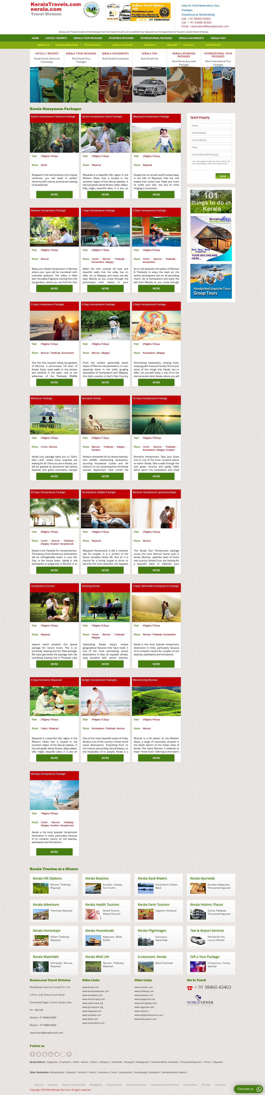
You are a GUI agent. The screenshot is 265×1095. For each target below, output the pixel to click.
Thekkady (65, 884)
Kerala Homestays (46, 930)
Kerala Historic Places (206, 904)
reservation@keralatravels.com (46, 1032)
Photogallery (96, 1084)
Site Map (206, 1084)
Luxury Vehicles (216, 940)
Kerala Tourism (122, 45)
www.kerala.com (90, 987)
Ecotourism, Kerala (152, 956)
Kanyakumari (125, 1072)
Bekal (158, 887)
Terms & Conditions (136, 1084)
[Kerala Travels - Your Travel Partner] (56, 9)
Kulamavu (103, 1072)
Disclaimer (220, 1084)
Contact (188, 45)
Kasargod (129, 1061)
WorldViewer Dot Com (58, 1089)
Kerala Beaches (97, 878)
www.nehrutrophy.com (93, 999)
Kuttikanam (154, 1072)
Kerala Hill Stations (47, 878)
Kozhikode (117, 1061)
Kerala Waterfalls (46, 956)
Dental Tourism (111, 910)
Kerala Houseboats (191, 38)
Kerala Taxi (218, 38)
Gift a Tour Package (204, 956)
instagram (63, 1054)
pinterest (69, 1054)
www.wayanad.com (91, 1011)
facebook (32, 1054)
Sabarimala (161, 940)
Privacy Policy (190, 1084)
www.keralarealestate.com (95, 991)
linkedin (50, 1054)
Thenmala (55, 910)
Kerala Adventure (46, 904)
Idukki (76, 1061)
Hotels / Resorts (56, 38)
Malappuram (142, 1061)
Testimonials (92, 45)
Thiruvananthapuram (219, 887)
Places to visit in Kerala (73, 1084)
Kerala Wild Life (97, 956)
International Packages (156, 38)
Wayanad (55, 887)
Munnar (54, 884)
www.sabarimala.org (92, 1003)
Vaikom (182, 1072)
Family (226, 963)
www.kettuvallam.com (145, 1019)
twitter (56, 1054)
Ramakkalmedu (170, 1072)
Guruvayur (161, 936)
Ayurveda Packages (121, 38)
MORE (54, 194)
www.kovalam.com (143, 995)
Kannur (84, 1061)
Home (35, 38)
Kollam (173, 884)
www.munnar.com (143, 987)
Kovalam (108, 884)
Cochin (211, 910)
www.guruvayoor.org (92, 1007)
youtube (38, 1054)
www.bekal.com (90, 1019)
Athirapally (56, 963)
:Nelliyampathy (56, 1072)
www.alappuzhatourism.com (148, 1015)
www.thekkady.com (144, 991)
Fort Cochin (109, 887)
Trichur (207, 1061)
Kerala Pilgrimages (152, 930)
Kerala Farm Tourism (153, 904)
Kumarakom (162, 884)
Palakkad (221, 910)
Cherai (113, 1072)
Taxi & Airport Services (207, 930)
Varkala (118, 884)
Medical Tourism (111, 913)
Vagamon (160, 910)
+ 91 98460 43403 (199, 18)
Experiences (213, 45)
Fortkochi (82, 1072)
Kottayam (105, 1061)
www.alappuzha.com (144, 999)
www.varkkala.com (91, 1015)
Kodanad (171, 910)
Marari (92, 1072)
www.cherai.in (141, 1011)
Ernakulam (65, 1061)
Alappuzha (223, 884)
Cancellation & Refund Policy (165, 1084)
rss (44, 1054)
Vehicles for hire (216, 936)
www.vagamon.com (144, 1007)
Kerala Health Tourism (102, 904)
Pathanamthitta (159, 1061)
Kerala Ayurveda (202, 878)
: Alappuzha (51, 1061)
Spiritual (212, 966)
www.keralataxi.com (92, 995)
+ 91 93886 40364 (199, 22)
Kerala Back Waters (152, 878)
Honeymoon (215, 963)
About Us (43, 45)
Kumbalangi (140, 1072)
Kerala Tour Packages (88, 38)
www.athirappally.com (145, 1003)
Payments (150, 45)
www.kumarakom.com (93, 1022)
